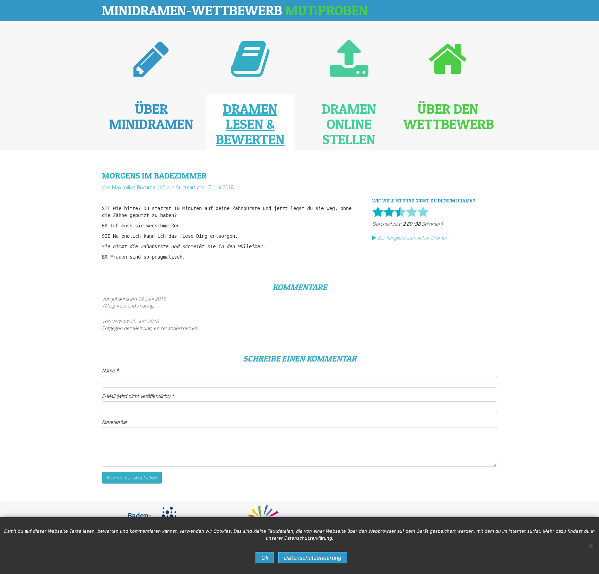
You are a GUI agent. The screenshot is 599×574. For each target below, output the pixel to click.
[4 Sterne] (411, 212)
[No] (590, 545)
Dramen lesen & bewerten (250, 124)
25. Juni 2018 (145, 321)
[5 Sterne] (423, 212)
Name (110, 370)
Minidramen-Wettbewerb (235, 10)
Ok (265, 557)
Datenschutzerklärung (312, 557)
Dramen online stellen (349, 124)
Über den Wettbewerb (448, 116)
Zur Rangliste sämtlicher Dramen (412, 237)
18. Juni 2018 (152, 298)
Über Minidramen (151, 116)
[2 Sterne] (388, 212)
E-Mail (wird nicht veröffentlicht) (138, 396)
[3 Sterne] (400, 212)
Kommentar (114, 421)
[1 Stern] (377, 212)
